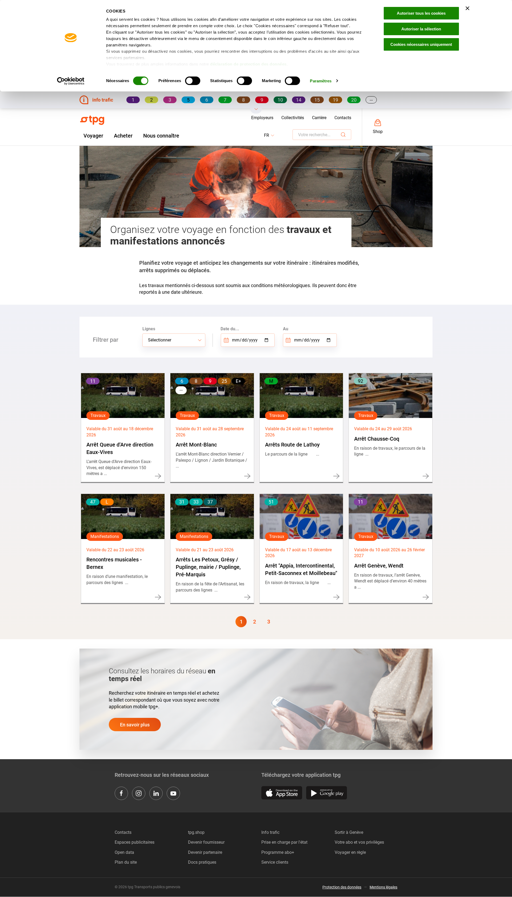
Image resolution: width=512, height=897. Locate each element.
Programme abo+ (277, 852)
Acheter (123, 135)
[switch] (192, 81)
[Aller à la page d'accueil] (92, 120)
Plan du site (126, 862)
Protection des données (341, 887)
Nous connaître (161, 135)
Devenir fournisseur (206, 842)
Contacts (342, 117)
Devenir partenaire (205, 852)
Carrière (319, 117)
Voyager (93, 135)
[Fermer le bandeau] (467, 8)
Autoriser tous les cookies (421, 13)
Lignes (148, 328)
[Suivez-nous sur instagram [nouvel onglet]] (138, 793)
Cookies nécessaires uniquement (421, 44)
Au (285, 328)
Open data (124, 852)
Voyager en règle (350, 852)
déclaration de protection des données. (249, 64)
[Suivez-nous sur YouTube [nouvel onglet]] (173, 793)
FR (269, 135)
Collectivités (292, 117)
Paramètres (320, 81)
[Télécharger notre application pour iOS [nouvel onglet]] (281, 792)
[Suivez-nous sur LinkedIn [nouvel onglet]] (156, 793)
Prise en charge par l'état (284, 842)
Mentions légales (383, 887)
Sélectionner (159, 340)
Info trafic (270, 832)
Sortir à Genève (349, 832)
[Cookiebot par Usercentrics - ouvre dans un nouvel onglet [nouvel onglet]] (70, 81)
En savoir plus (135, 724)
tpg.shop (196, 832)
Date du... (230, 328)
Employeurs (262, 117)
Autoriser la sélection (421, 29)
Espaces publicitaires (134, 842)
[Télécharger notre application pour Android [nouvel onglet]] (326, 792)
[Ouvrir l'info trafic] (256, 111)
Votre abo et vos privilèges (359, 842)
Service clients (274, 862)
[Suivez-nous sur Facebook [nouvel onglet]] (121, 793)
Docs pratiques (202, 862)
